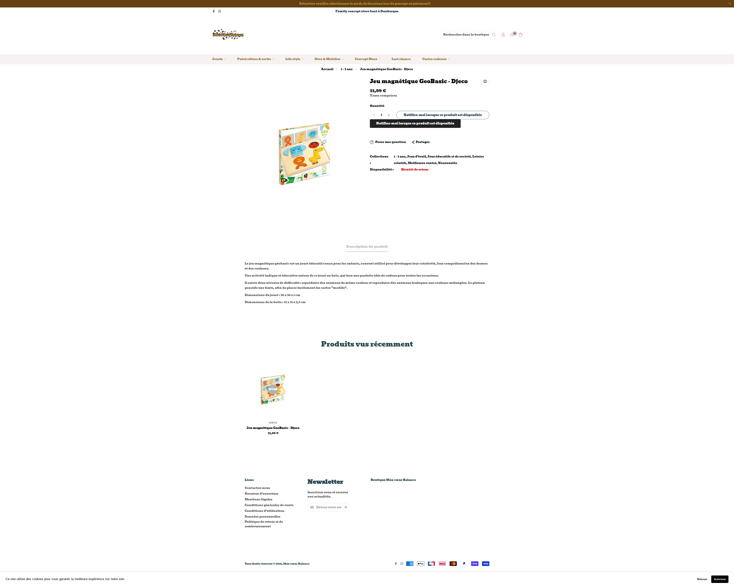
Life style (292, 59)
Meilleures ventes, (423, 163)
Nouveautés (447, 163)
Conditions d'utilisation (264, 511)
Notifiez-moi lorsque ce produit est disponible (443, 115)
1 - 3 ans (347, 69)
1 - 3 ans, (400, 156)
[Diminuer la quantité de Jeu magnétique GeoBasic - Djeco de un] (374, 115)
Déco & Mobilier (327, 59)
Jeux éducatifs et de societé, (449, 156)
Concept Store (366, 59)
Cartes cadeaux (434, 59)
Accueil (327, 69)
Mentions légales (258, 499)
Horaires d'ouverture (261, 493)
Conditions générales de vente (269, 505)
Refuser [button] (702, 579)
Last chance (401, 59)
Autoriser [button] (720, 579)
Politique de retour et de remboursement (264, 524)
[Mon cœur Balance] (228, 34)
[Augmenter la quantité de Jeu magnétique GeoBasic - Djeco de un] (389, 115)
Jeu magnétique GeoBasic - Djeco (273, 428)
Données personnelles (262, 516)
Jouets (217, 59)
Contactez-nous (257, 488)
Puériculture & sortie (254, 59)
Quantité (377, 106)
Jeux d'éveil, (417, 156)
